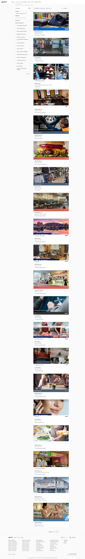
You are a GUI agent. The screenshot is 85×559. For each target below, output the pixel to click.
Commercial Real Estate (4, 2)
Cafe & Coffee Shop (53, 550)
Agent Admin (73, 537)
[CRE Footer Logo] (11, 537)
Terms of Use (72, 554)
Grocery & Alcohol (21, 45)
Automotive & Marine (21, 28)
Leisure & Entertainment (22, 57)
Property (13, 1)
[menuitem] (14, 535)
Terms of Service (53, 557)
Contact (15, 537)
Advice (32, 1)
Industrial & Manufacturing (22, 54)
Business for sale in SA (25, 545)
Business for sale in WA (25, 546)
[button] (23, 8)
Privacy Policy (48, 557)
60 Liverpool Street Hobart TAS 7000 (42, 472)
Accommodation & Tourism (40, 546)
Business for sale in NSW (25, 541)
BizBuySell (65, 541)
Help (18, 537)
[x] (66, 537)
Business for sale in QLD (25, 544)
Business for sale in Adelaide (13, 545)
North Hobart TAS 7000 (39, 498)
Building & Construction (22, 34)
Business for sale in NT (25, 549)
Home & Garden (20, 48)
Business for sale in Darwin (12, 549)
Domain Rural (13, 552)
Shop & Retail (20, 66)
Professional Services (21, 60)
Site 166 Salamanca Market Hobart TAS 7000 (43, 85)
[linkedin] (64, 537)
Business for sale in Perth (12, 546)
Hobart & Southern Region (28, 5)
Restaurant (51, 549)
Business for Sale (18, 1)
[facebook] (62, 537)
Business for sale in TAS (25, 550)
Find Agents (25, 1)
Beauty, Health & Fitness (22, 31)
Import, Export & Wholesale (22, 51)
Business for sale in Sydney (12, 541)
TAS (22, 5)
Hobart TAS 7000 (38, 33)
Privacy (68, 554)
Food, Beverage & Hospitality (22, 40)
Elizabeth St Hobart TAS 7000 (40, 214)
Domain (13, 535)
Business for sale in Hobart (12, 550)
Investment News (37, 1)
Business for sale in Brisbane (13, 544)
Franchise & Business (39, 544)
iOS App (22, 537)
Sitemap (75, 554)
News (29, 1)
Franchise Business (21, 42)
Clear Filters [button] (28, 73)
